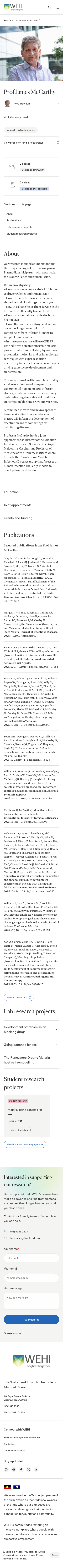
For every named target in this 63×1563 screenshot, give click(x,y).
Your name (11, 1248)
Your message (13, 1288)
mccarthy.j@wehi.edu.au (20, 130)
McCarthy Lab (22, 103)
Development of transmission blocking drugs (25, 1029)
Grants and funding (18, 517)
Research (8, 20)
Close (55, 1555)
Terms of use (19, 1558)
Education (11, 491)
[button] (57, 7)
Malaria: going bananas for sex (25, 1111)
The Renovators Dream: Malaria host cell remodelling (27, 1060)
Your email (11, 1268)
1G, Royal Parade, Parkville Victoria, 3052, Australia (17, 1398)
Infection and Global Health (34, 188)
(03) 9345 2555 (11, 1406)
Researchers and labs (27, 20)
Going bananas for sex (20, 1044)
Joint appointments (18, 504)
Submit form (31, 1319)
